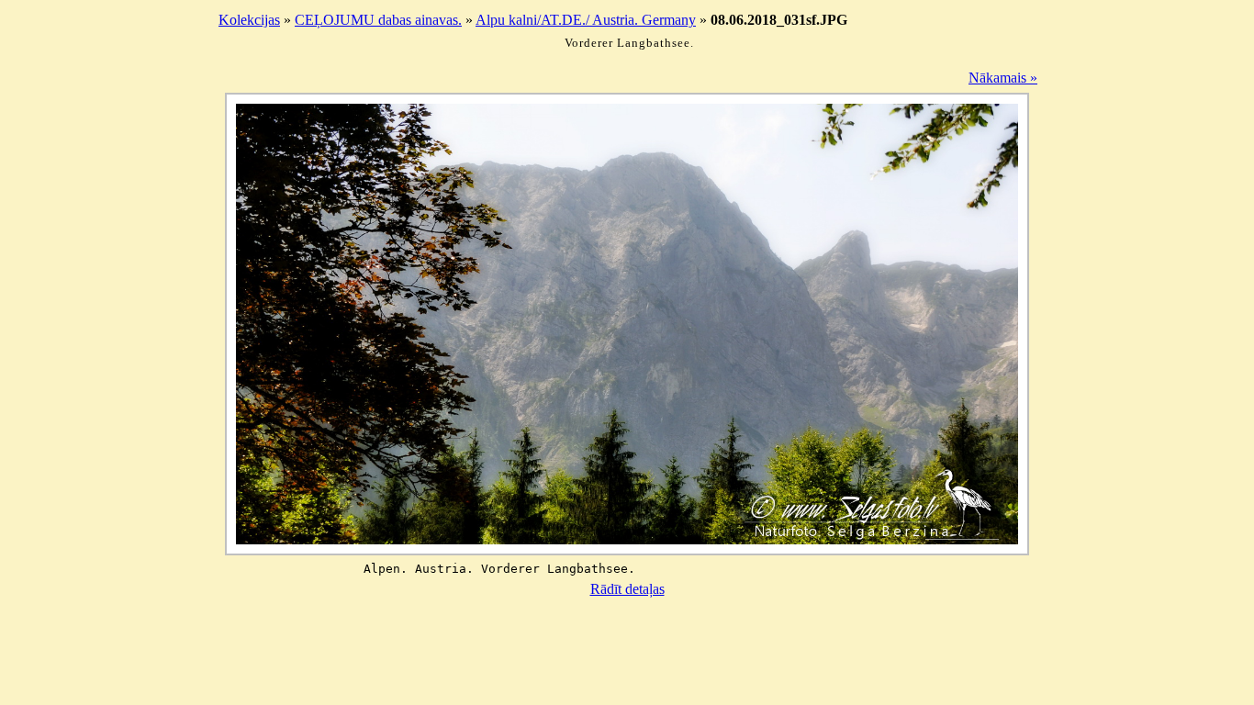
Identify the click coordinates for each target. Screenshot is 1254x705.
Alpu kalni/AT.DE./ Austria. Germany (586, 20)
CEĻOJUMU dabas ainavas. (378, 20)
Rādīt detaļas (627, 589)
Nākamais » (1002, 77)
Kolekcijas (249, 20)
